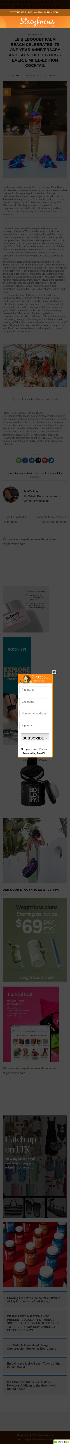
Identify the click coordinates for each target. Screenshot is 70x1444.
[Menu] (5, 22)
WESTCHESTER (18, 12)
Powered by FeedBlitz (35, 753)
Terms (33, 760)
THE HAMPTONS (36, 12)
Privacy (43, 760)
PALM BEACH (53, 12)
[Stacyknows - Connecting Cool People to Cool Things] (37, 22)
